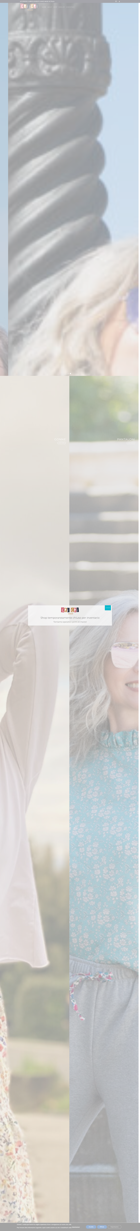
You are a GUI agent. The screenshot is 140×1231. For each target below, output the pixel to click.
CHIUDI (108, 607)
